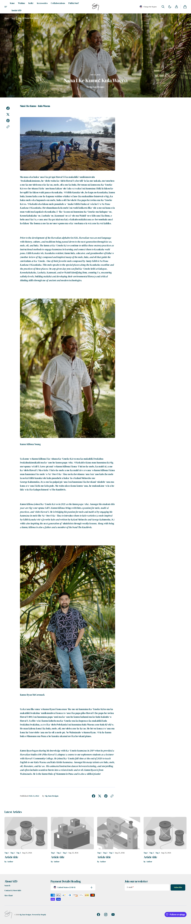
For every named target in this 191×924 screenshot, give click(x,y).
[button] (148, 7)
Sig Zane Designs (25, 914)
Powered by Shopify (39, 914)
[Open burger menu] (6, 7)
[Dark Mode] (170, 7)
